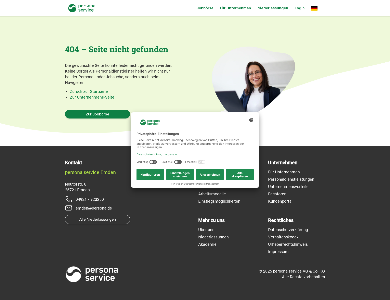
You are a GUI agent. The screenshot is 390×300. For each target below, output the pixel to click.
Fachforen (277, 193)
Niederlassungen (273, 8)
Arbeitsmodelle (212, 193)
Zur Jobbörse (97, 114)
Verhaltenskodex (283, 237)
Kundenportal (280, 201)
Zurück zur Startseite (89, 91)
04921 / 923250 (90, 199)
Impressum (278, 251)
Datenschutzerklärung (288, 229)
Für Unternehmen (235, 8)
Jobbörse (205, 8)
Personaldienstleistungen (291, 179)
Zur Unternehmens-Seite (92, 97)
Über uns (206, 229)
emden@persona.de (94, 208)
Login (300, 8)
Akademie (207, 244)
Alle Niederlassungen (97, 219)
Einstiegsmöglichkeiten (219, 201)
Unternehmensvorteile (288, 186)
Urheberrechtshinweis (288, 244)
